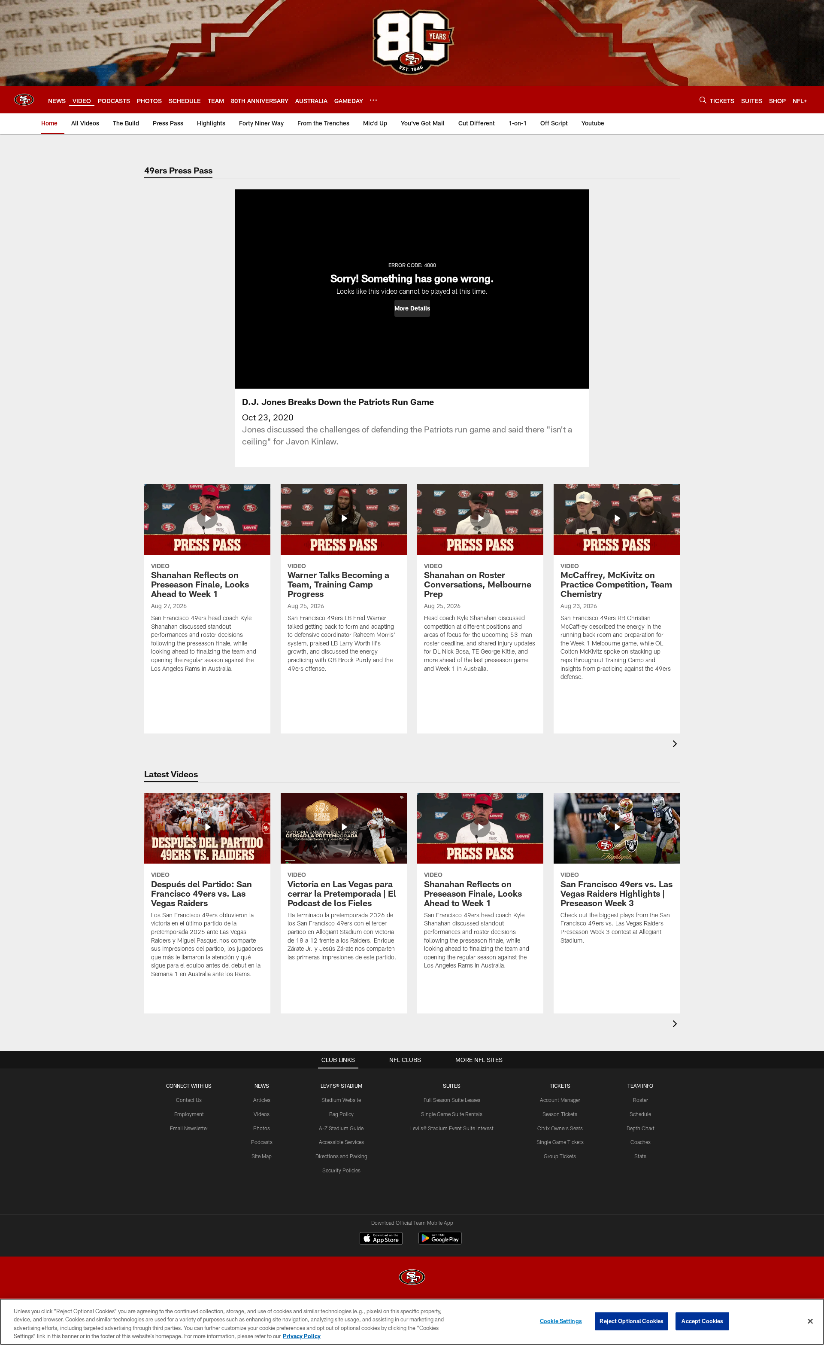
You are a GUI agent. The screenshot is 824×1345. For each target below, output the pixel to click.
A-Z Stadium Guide (341, 1128)
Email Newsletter (189, 1128)
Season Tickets (559, 1114)
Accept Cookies (702, 1321)
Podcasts (262, 1142)
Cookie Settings (561, 1321)
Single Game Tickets (560, 1142)
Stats (640, 1156)
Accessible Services (341, 1142)
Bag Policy (341, 1114)
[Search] (703, 100)
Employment (189, 1114)
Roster (640, 1100)
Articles (261, 1100)
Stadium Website (341, 1100)
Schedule (640, 1114)
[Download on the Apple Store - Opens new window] (381, 1239)
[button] (412, 308)
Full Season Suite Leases (452, 1100)
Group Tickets (560, 1156)
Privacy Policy (302, 1336)
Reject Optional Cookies (631, 1321)
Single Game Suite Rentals (451, 1114)
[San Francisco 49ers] (412, 1278)
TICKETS (560, 1086)
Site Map (261, 1156)
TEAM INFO (640, 1086)
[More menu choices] (373, 100)
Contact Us (189, 1100)
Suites (451, 1086)
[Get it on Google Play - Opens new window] (440, 1242)
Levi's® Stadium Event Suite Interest (452, 1128)
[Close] (810, 1321)
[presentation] (676, 744)
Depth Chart (640, 1128)
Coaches (640, 1142)
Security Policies (341, 1170)
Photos (261, 1128)
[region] (412, 1322)
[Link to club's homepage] (24, 99)
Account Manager (560, 1100)
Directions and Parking (341, 1156)
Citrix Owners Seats (560, 1128)
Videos (262, 1114)
